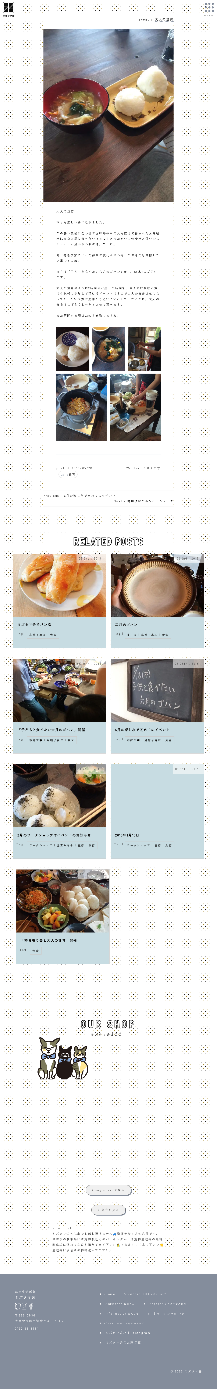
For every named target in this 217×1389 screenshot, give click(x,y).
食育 (72, 474)
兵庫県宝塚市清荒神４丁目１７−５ (43, 1321)
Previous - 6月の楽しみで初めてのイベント (79, 495)
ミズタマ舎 (25, 1297)
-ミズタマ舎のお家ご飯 (122, 1342)
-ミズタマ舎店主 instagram (127, 1332)
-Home (109, 1294)
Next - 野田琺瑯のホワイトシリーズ (144, 501)
